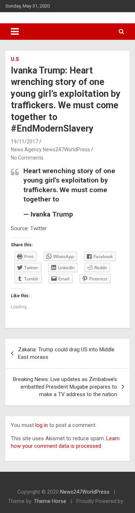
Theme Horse (50, 501)
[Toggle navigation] (14, 31)
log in (41, 425)
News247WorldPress (84, 492)
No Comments (27, 158)
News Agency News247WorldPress (50, 149)
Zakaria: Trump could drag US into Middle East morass (66, 353)
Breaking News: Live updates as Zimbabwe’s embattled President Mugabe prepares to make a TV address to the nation (65, 387)
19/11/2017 (24, 141)
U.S (15, 59)
